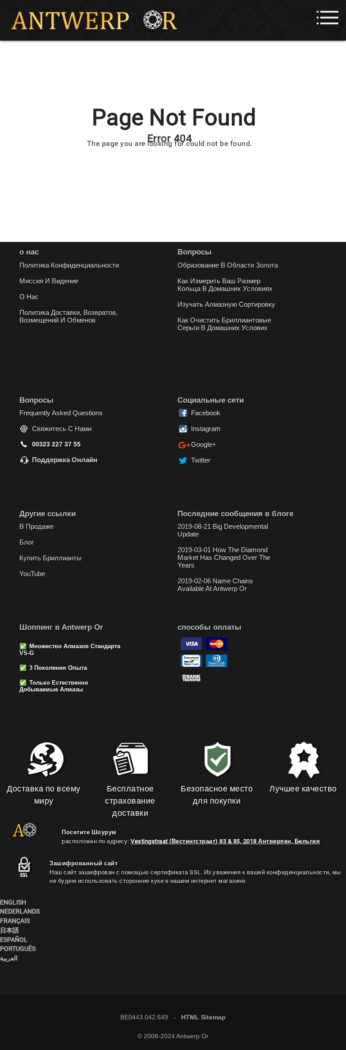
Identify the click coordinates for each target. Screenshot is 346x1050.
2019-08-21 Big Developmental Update (223, 530)
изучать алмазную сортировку (226, 304)
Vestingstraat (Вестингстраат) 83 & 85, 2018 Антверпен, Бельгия (225, 841)
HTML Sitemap (203, 1017)
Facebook (205, 413)
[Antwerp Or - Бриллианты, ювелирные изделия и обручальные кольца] (94, 20)
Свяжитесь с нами (61, 428)
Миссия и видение (48, 281)
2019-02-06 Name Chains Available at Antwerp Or (215, 584)
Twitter (200, 460)
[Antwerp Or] (31, 828)
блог (26, 542)
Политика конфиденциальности (69, 265)
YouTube (32, 573)
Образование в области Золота (228, 265)
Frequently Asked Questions (61, 413)
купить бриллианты (50, 558)
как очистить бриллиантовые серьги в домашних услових (224, 324)
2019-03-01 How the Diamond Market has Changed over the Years (224, 557)
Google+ (203, 444)
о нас (29, 296)
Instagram (206, 428)
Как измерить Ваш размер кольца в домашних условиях (225, 284)
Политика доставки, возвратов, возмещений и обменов (68, 316)
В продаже (36, 526)
